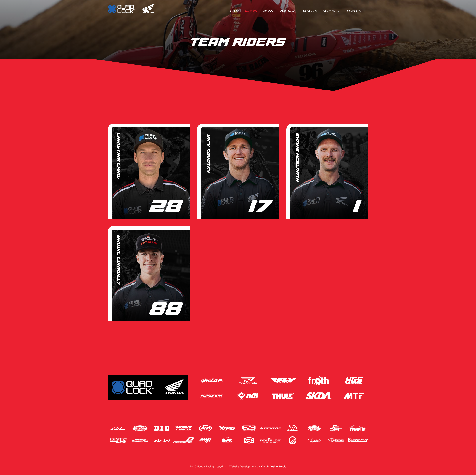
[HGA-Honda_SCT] (336, 426)
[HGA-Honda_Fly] (283, 376)
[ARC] (118, 426)
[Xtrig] (227, 426)
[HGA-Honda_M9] (205, 437)
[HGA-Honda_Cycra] (336, 437)
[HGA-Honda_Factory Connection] (140, 437)
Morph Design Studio (273, 466)
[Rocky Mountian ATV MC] (212, 376)
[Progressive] (212, 391)
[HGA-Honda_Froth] (318, 376)
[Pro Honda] (248, 376)
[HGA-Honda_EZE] (249, 426)
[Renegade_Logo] (357, 437)
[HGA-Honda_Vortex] (314, 426)
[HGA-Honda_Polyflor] (270, 437)
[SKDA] (318, 391)
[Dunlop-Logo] (270, 426)
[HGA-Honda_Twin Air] (140, 426)
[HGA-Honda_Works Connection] (183, 426)
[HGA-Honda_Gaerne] (183, 437)
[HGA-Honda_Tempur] (357, 426)
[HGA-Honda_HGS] (354, 376)
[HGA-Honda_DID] (161, 426)
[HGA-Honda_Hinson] (118, 437)
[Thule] (283, 391)
